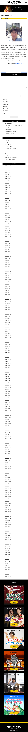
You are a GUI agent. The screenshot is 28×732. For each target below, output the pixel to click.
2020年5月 (7, 249)
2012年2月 (7, 432)
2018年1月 (7, 294)
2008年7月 (7, 524)
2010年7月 (7, 473)
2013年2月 (7, 406)
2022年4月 (7, 219)
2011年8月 (7, 445)
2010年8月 (7, 471)
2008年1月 (7, 537)
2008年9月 (7, 520)
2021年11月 (7, 221)
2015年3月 (7, 352)
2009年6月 (7, 501)
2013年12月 (7, 385)
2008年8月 (7, 522)
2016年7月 (7, 320)
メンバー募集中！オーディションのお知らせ (13, 125)
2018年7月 (7, 281)
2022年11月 (7, 211)
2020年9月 (7, 241)
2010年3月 (7, 481)
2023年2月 (7, 204)
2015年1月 (7, 357)
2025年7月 (7, 168)
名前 (3, 91)
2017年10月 (7, 301)
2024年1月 (7, 187)
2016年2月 (7, 331)
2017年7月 (7, 305)
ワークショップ (8, 146)
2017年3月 (7, 309)
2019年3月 (7, 266)
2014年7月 (7, 370)
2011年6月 (7, 449)
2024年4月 (7, 185)
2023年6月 (7, 198)
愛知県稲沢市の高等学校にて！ (11, 133)
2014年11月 (7, 361)
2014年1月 (7, 382)
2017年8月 (7, 303)
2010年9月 (7, 468)
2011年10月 (7, 440)
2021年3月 (7, 228)
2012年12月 (7, 410)
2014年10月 (7, 363)
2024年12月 (7, 176)
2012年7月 (7, 421)
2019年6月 (7, 262)
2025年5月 (7, 172)
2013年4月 (7, 402)
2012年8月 (7, 419)
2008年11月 (7, 516)
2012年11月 (7, 412)
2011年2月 (7, 458)
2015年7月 (7, 346)
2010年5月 (7, 477)
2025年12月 (7, 165)
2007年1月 (7, 561)
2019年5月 (7, 264)
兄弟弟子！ (7, 127)
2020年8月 (7, 243)
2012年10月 (7, 415)
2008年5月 (7, 529)
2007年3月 (7, 559)
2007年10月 (7, 544)
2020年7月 (7, 245)
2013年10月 (7, 389)
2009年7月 (7, 498)
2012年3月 (7, 430)
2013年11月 (7, 387)
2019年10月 (7, 256)
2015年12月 (7, 335)
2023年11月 (7, 191)
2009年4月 (7, 505)
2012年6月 (7, 423)
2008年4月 (7, 531)
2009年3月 (7, 507)
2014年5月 (7, 374)
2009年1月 (7, 511)
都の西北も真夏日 (8, 129)
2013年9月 (7, 391)
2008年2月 (7, 535)
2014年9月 (7, 365)
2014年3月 (7, 378)
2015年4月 (7, 350)
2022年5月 (7, 217)
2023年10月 (7, 193)
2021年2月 (7, 230)
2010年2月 (7, 483)
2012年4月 (7, 428)
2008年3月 (7, 533)
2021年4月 (7, 226)
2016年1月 (7, 333)
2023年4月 (7, 200)
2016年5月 (7, 324)
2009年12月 (7, 488)
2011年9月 (7, 443)
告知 (5, 153)
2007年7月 (7, 550)
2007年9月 (7, 546)
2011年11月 (7, 438)
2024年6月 (7, 180)
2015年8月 (7, 344)
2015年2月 (7, 354)
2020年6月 (7, 247)
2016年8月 (7, 318)
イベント (6, 140)
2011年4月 (7, 453)
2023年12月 (7, 189)
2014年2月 (7, 380)
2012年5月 (7, 425)
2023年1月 (7, 206)
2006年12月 (7, 563)
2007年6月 (7, 552)
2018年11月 (7, 273)
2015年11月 (7, 337)
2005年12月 (7, 576)
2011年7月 (7, 447)
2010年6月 (7, 475)
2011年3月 (7, 455)
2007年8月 (7, 548)
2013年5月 (7, 400)
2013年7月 (7, 395)
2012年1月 (7, 434)
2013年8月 (7, 393)
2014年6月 (7, 372)
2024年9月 (7, 178)
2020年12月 (7, 234)
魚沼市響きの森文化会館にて (10, 131)
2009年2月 (7, 509)
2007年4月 (7, 556)
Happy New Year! (8, 123)
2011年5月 (7, 451)
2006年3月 (7, 574)
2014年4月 (7, 376)
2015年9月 (7, 342)
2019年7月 (7, 260)
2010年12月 (7, 462)
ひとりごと (7, 144)
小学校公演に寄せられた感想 (10, 157)
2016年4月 (7, 327)
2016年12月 (7, 311)
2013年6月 (7, 397)
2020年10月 (7, 238)
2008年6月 (7, 526)
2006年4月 (7, 571)
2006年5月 (7, 569)
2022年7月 (7, 213)
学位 (5, 155)
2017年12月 (7, 296)
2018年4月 (7, 288)
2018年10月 (7, 275)
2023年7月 (7, 195)
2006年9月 (7, 565)
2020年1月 (7, 251)
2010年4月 (7, 479)
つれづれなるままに (19, 63)
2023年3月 (7, 202)
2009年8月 (7, 496)
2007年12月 (7, 539)
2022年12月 (7, 208)
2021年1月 (7, 232)
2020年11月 (7, 236)
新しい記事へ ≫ (24, 72)
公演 (5, 150)
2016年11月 (7, 314)
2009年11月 (7, 490)
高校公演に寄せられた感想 (10, 159)
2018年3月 (7, 290)
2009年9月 (7, 494)
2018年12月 (7, 271)
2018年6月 (7, 284)
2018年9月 (7, 277)
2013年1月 (7, 408)
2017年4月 (7, 307)
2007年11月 (7, 541)
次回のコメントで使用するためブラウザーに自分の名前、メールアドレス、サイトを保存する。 (5, 106)
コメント (25, 63)
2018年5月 (7, 286)
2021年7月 (7, 223)
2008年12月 (7, 513)
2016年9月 (7, 316)
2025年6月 (7, 170)
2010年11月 (7, 464)
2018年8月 (7, 279)
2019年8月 (7, 258)
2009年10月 (7, 492)
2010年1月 (7, 486)
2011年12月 (7, 436)
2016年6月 (7, 322)
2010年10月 (7, 466)
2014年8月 (7, 367)
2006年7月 (7, 567)
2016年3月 (7, 329)
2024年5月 (7, 183)
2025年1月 (7, 174)
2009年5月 (7, 503)
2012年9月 (7, 417)
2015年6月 (7, 348)
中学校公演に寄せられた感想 (10, 148)
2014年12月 (7, 359)
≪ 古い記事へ (3, 72)
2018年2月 (7, 292)
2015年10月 (7, 339)
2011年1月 (7, 460)
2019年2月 (7, 269)
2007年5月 (7, 554)
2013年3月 (7, 404)
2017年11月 (7, 299)
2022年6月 (7, 215)
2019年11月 (7, 253)
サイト (3, 94)
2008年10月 (7, 518)
